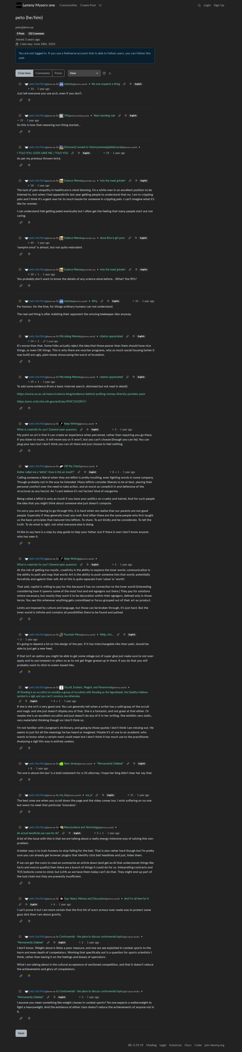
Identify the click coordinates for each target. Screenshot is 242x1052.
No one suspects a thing (106, 84)
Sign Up (219, 5)
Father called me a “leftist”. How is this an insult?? (45, 472)
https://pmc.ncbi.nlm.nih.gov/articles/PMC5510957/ (52, 401)
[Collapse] (20, 84)
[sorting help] (104, 73)
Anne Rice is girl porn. (112, 238)
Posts (58, 73)
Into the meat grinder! (113, 180)
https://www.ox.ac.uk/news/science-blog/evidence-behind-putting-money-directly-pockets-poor (81, 393)
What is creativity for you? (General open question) (47, 429)
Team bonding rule (104, 115)
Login (207, 5)
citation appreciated (111, 336)
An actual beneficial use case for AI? (38, 833)
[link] (130, 84)
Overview (24, 73)
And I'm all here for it (136, 898)
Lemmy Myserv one (39, 5)
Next (21, 1033)
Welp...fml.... (107, 634)
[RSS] (110, 73)
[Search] (199, 5)
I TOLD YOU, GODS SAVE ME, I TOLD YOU (42, 153)
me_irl (88, 795)
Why (94, 301)
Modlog (151, 1045)
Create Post (88, 5)
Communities (68, 5)
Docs (188, 1045)
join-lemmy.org (214, 1045)
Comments (43, 73)
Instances (175, 1045)
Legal (163, 1045)
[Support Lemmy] (100, 5)
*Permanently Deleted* (110, 763)
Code (198, 1045)
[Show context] (124, 84)
